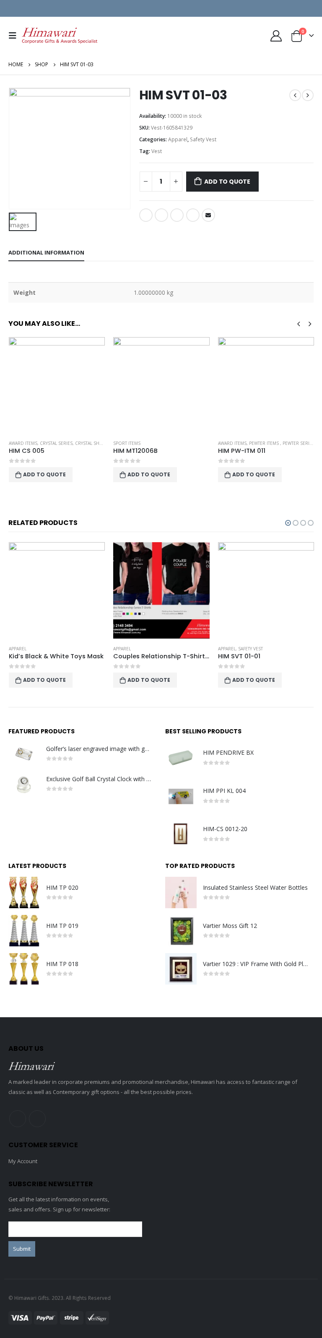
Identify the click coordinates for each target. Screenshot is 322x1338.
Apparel (177, 139)
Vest (156, 151)
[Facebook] (280, 8)
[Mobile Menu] (15, 36)
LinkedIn (177, 215)
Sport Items (22, 443)
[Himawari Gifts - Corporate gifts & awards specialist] (59, 36)
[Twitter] (293, 8)
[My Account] (276, 36)
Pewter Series (194, 443)
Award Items (127, 443)
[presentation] (298, 323)
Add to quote (227, 181)
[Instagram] (307, 8)
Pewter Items (159, 443)
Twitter (161, 215)
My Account (22, 1161)
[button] (288, 523)
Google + (193, 215)
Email (208, 215)
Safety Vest (203, 139)
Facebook (146, 215)
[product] (56, 385)
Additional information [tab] (46, 252)
